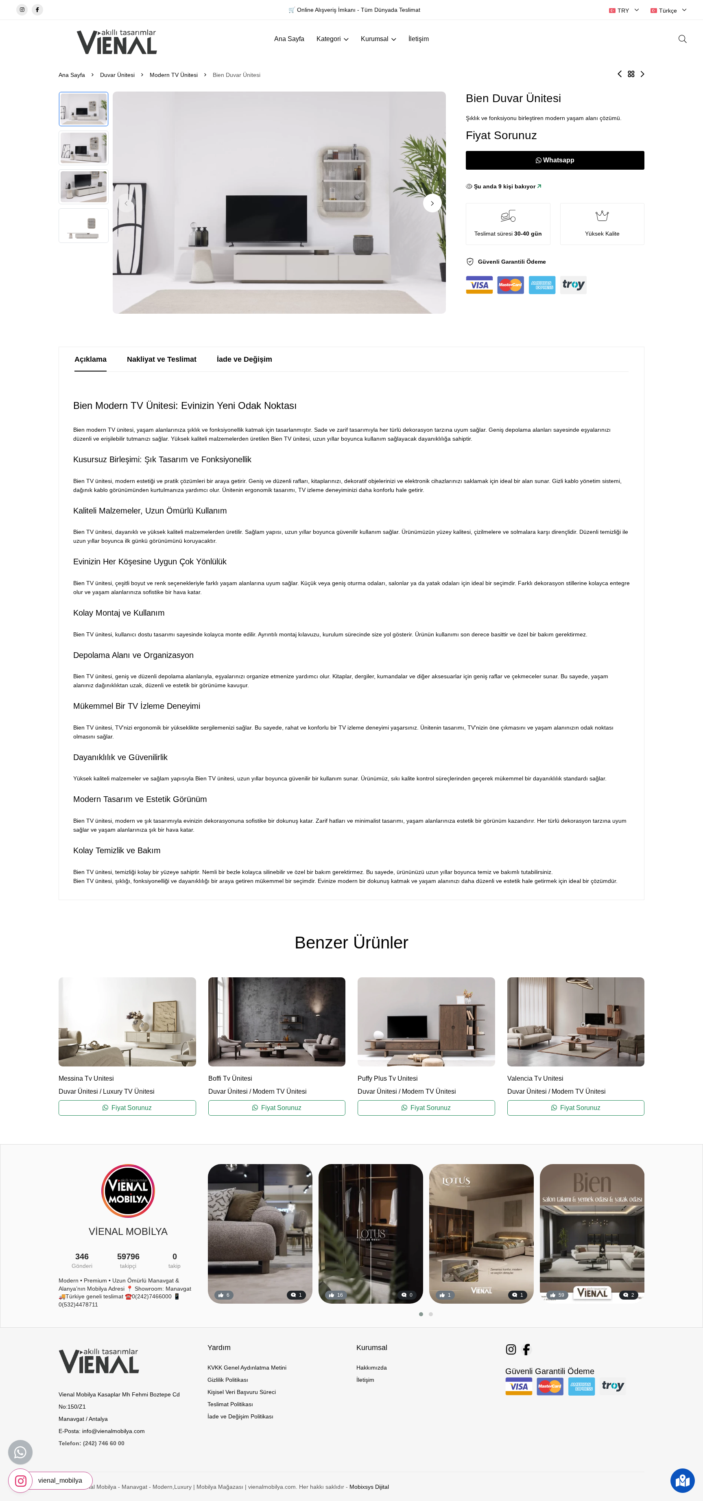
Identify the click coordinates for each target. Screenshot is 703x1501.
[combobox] (624, 10)
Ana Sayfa (289, 38)
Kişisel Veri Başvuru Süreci (241, 1392)
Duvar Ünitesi (117, 75)
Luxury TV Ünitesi (129, 1091)
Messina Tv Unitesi (86, 1078)
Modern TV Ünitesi (174, 75)
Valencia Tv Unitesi (535, 1078)
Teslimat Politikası (230, 1404)
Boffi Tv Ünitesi (230, 1078)
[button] (432, 203)
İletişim (418, 38)
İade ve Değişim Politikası (240, 1416)
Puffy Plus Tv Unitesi (388, 1078)
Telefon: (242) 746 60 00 (91, 1443)
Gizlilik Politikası (227, 1379)
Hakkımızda (371, 1367)
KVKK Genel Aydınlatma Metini (246, 1367)
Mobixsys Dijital (369, 1487)
